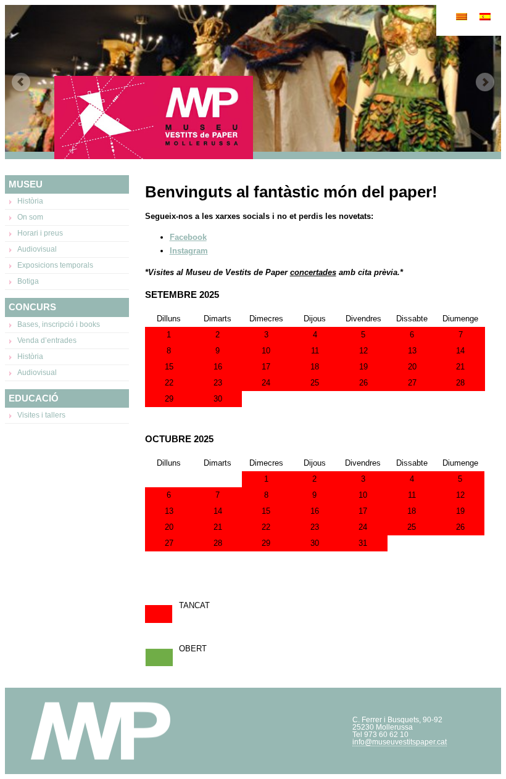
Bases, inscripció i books (58, 324)
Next (485, 82)
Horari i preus (40, 233)
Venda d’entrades (47, 340)
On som (30, 217)
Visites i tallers (41, 415)
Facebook (188, 237)
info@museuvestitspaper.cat (399, 742)
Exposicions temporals (55, 265)
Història (30, 201)
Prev (21, 82)
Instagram (189, 250)
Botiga (28, 281)
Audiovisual (37, 249)
